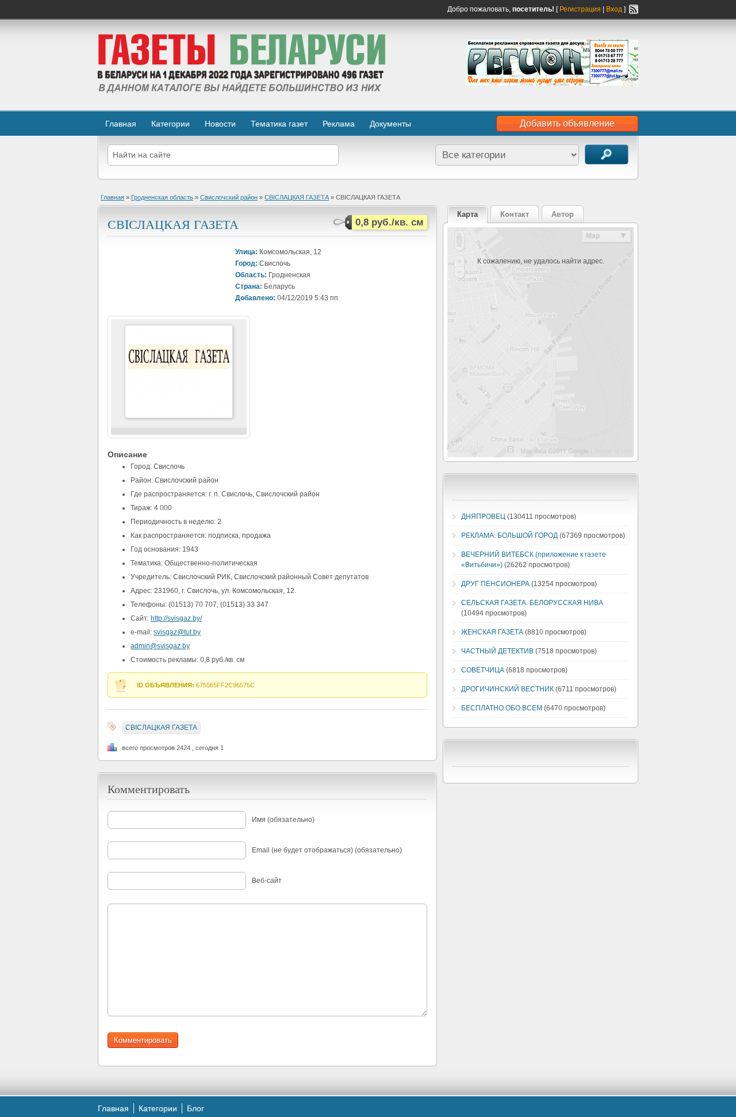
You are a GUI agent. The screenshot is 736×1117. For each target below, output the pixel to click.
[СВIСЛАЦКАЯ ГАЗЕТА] (179, 416)
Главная (120, 123)
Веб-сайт (267, 881)
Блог (195, 1108)
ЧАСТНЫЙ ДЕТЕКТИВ (497, 651)
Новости (220, 123)
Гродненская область (162, 197)
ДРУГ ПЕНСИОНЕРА (495, 584)
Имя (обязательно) (283, 820)
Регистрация (580, 9)
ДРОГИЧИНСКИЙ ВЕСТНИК (507, 689)
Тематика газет (279, 123)
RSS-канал (633, 9)
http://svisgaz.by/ (176, 618)
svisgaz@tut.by (177, 632)
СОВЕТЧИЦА (482, 670)
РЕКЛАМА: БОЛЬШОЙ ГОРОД (509, 535)
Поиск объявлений (606, 154)
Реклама (339, 123)
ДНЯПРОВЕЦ (483, 516)
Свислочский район (229, 197)
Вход (614, 9)
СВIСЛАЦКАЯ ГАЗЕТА (296, 197)
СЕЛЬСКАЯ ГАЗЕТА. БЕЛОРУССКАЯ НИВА (532, 603)
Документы (390, 123)
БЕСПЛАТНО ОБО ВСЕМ (501, 708)
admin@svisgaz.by (160, 646)
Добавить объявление (567, 123)
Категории (170, 123)
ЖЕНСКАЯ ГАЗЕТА (492, 632)
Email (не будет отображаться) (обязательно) (327, 850)
